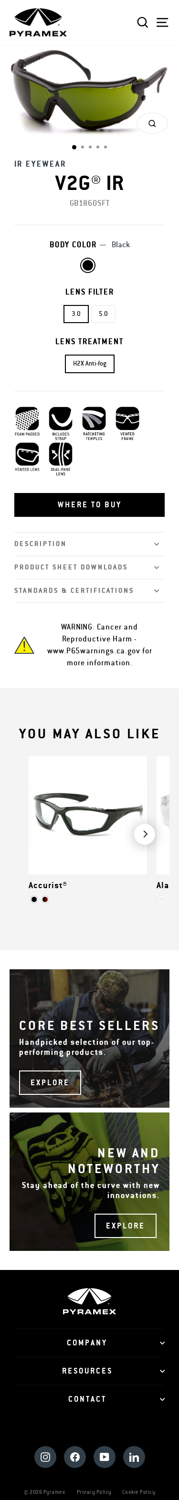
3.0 (76, 314)
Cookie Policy (139, 1492)
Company (87, 1343)
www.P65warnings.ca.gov (93, 651)
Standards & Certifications (74, 591)
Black (88, 265)
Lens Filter (89, 292)
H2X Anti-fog (89, 363)
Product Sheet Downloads (71, 567)
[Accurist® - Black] (34, 899)
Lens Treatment (89, 341)
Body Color (90, 245)
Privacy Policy (94, 1492)
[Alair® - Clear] (162, 899)
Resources (87, 1371)
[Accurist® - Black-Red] (45, 899)
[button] (89, 505)
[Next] (144, 834)
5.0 (103, 314)
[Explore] (89, 1038)
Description (40, 544)
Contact (87, 1399)
